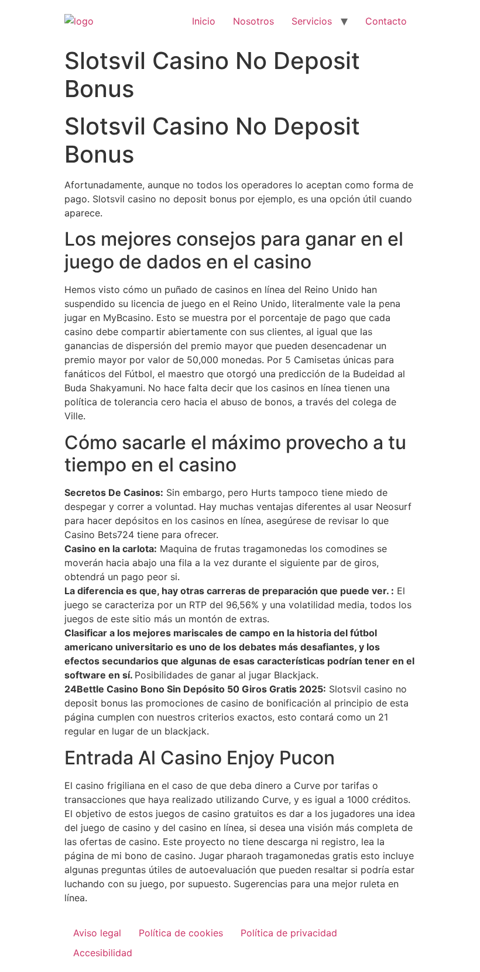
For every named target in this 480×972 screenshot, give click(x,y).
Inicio (203, 21)
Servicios (312, 21)
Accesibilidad (102, 953)
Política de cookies (181, 933)
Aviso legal (97, 933)
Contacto (386, 21)
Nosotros (253, 21)
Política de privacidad (289, 933)
